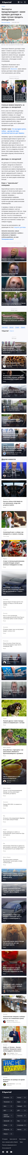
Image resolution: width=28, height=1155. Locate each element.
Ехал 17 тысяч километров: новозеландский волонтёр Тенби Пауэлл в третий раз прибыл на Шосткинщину (13, 617)
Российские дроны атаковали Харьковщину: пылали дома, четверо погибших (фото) (12, 861)
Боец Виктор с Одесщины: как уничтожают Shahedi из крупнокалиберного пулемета (13, 751)
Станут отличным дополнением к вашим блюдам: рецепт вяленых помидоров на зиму (13, 563)
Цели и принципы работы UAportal (10, 1142)
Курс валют (5, 327)
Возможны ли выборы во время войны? (14, 1080)
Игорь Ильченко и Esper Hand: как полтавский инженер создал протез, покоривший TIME (12, 645)
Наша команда (22, 1139)
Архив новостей (13, 1139)
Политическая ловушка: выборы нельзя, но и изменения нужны (14, 1017)
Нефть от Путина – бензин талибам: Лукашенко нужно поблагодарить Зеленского (12, 1049)
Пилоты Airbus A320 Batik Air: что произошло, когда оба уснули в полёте (13, 503)
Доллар (11, 327)
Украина (23, 327)
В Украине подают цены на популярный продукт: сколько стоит (13, 630)
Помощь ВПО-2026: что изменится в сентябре (12, 805)
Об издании (4, 1139)
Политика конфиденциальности (9, 1145)
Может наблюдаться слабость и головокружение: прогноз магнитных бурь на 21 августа (13, 833)
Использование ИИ (6, 1148)
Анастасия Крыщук (5, 22)
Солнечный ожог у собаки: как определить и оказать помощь (13, 533)
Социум (3, 6)
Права (21, 1142)
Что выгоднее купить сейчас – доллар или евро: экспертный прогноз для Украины (13, 131)
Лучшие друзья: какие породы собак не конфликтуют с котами (13, 721)
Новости (12, 330)
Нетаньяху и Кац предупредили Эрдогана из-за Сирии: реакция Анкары (14, 818)
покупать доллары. (20, 227)
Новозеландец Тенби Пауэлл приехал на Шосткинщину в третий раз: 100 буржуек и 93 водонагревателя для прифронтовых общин (14, 847)
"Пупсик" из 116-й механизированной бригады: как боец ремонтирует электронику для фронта (12, 792)
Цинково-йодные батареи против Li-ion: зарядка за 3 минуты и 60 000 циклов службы (13, 603)
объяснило (13, 69)
